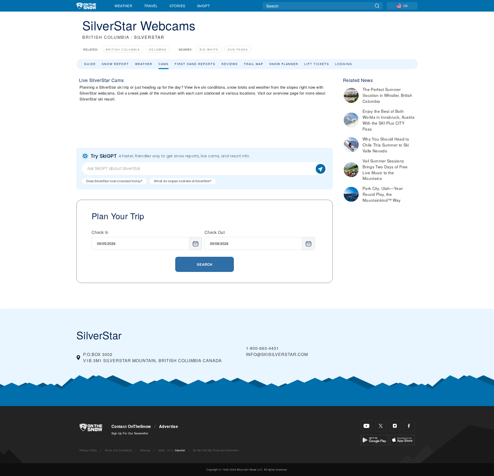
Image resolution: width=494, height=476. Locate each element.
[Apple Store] (402, 439)
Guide (90, 64)
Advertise (168, 426)
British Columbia (123, 49)
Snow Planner (283, 64)
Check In (100, 232)
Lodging (343, 64)
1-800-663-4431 (262, 348)
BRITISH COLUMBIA (105, 37)
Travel (151, 5)
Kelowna (157, 49)
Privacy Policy (88, 450)
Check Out (215, 232)
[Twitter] (380, 426)
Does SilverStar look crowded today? (114, 181)
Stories (177, 5)
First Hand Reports (195, 64)
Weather (123, 5)
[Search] (377, 6)
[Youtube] (366, 426)
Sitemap (145, 450)
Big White (209, 49)
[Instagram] (394, 426)
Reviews (230, 64)
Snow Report (115, 64)
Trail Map (253, 64)
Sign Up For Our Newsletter (129, 433)
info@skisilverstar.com (277, 354)
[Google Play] (374, 439)
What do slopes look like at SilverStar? (182, 181)
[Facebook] (408, 426)
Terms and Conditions (118, 450)
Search (204, 264)
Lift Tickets (316, 64)
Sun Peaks (238, 49)
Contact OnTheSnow (131, 426)
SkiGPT (203, 5)
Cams (163, 64)
